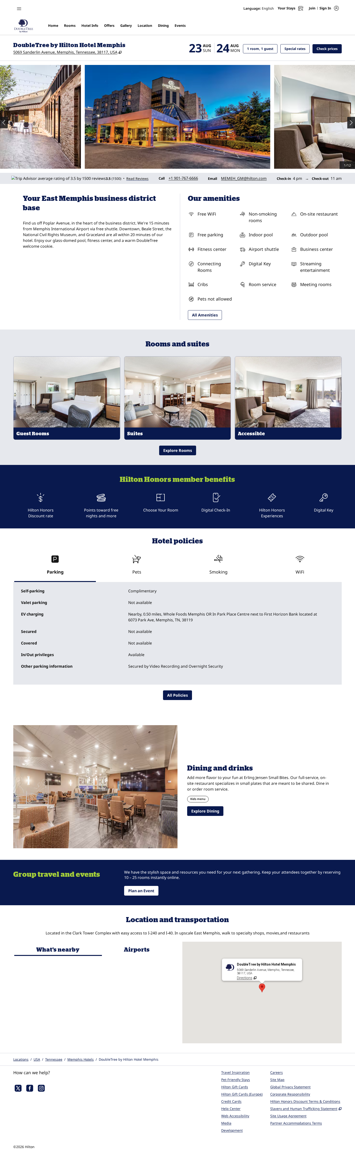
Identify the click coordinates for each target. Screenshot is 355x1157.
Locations (20, 1059)
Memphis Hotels (80, 1059)
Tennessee (53, 1059)
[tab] (55, 566)
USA (37, 1059)
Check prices (329, 48)
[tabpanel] (177, 633)
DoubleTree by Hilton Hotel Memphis (128, 1059)
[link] (183, 178)
